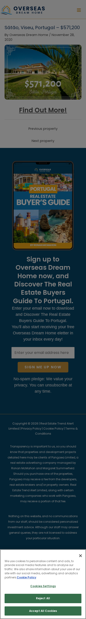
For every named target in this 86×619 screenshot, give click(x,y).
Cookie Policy (26, 577)
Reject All (43, 598)
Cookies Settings (43, 586)
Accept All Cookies (43, 611)
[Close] (80, 556)
